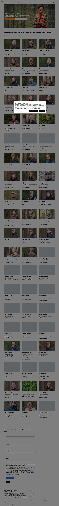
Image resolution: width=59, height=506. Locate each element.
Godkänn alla (42, 110)
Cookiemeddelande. (38, 108)
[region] (30, 107)
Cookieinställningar (18, 110)
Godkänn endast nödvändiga (33, 110)
